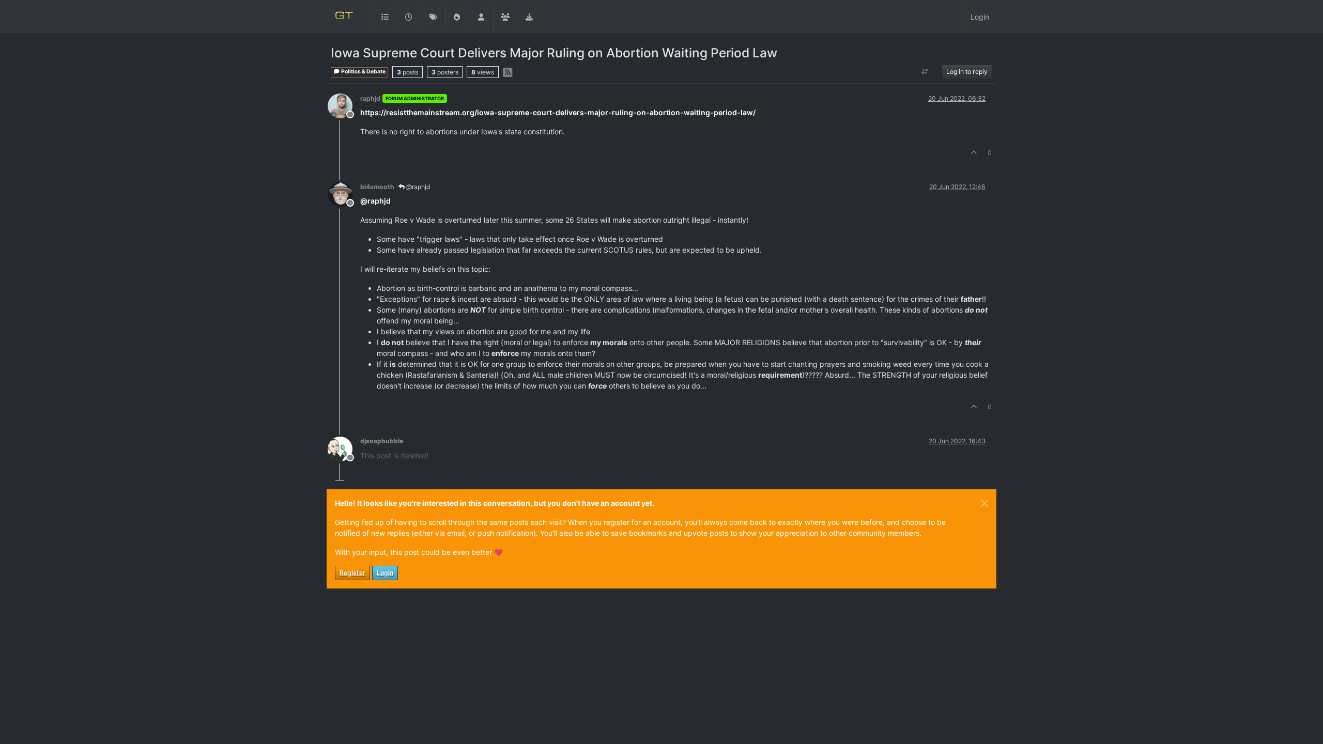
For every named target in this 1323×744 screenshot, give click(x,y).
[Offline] (344, 105)
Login (385, 573)
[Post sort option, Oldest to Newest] (925, 72)
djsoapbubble (381, 441)
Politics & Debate (363, 71)
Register (352, 573)
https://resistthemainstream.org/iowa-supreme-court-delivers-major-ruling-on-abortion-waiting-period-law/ (558, 112)
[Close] (984, 503)
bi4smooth (377, 187)
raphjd (370, 98)
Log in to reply (967, 71)
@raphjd (417, 187)
